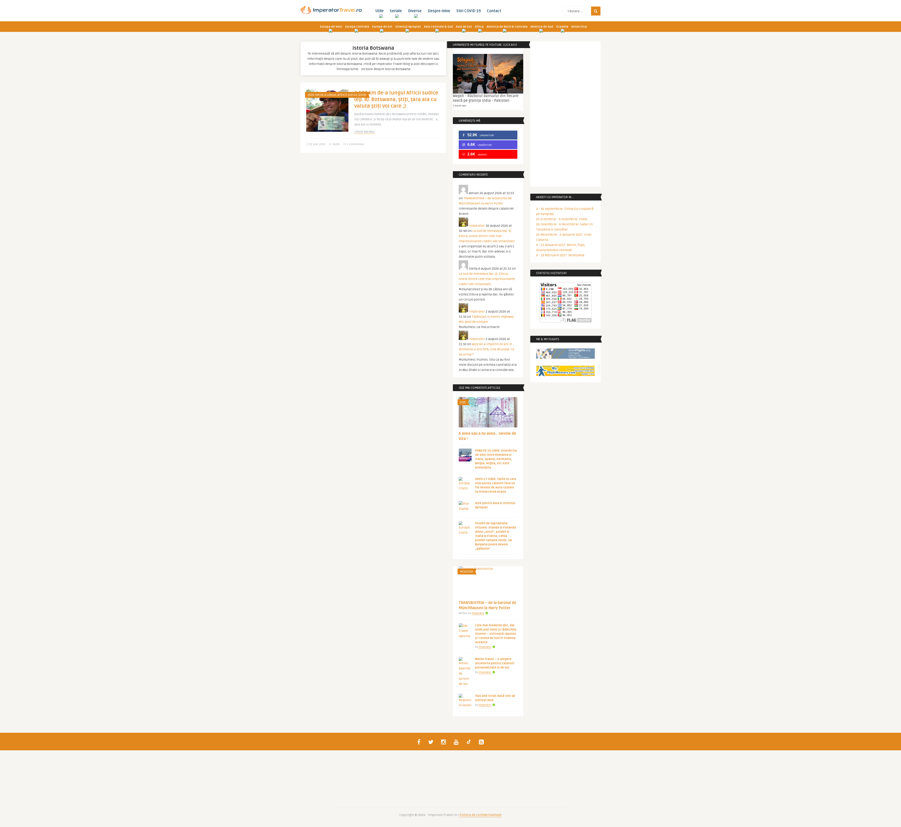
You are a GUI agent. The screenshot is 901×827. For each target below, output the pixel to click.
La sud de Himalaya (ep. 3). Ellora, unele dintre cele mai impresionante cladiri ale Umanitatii (487, 236)
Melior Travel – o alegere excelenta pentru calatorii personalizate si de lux (494, 663)
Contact (494, 11)
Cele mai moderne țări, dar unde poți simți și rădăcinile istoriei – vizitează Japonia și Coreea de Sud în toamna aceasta (495, 633)
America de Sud (542, 27)
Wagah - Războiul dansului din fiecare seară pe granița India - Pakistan (486, 98)
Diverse (415, 11)
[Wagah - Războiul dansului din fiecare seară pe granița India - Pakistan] (488, 74)
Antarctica (579, 27)
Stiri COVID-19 (468, 11)
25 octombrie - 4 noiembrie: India (561, 219)
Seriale (396, 11)
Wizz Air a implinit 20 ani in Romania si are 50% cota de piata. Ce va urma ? (486, 349)
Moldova (466, 572)
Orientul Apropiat (408, 27)
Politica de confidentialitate (480, 815)
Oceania (562, 27)
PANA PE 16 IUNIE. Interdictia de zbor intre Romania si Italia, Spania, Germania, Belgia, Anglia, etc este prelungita (496, 459)
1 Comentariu (355, 144)
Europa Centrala (357, 27)
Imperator (477, 226)
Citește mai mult (364, 132)
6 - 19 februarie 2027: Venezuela (560, 255)
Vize (463, 402)
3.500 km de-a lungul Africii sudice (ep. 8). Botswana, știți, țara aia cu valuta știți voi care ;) (396, 99)
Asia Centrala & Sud (438, 27)
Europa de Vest (331, 27)
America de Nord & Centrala (507, 27)
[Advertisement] (373, 193)
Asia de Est (464, 27)
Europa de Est (382, 27)
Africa (479, 27)
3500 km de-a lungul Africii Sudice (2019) (336, 95)
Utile (379, 11)
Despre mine (439, 11)
